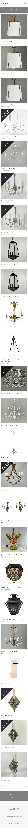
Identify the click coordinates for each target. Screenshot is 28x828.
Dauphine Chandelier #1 (9, 651)
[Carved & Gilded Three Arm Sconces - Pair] (14, 506)
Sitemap (14, 797)
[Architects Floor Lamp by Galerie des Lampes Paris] (14, 345)
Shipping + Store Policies (14, 794)
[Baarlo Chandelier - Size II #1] (14, 410)
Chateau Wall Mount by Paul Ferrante (13, 619)
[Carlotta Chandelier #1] (14, 474)
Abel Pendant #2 (6, 73)
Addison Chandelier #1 (8, 137)
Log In (14, 801)
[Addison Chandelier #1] (14, 122)
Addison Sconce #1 (7, 200)
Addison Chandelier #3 (8, 168)
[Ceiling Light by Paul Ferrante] (14, 573)
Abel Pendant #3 (6, 105)
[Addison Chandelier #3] (14, 154)
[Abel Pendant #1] (14, 26)
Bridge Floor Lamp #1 (8, 457)
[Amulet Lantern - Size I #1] (14, 249)
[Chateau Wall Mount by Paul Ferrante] (14, 605)
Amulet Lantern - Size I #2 (10, 296)
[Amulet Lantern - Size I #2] (14, 281)
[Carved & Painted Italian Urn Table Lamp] (14, 539)
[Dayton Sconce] (14, 668)
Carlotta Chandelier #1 (8, 489)
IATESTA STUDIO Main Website (14, 795)
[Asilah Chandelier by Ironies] (14, 378)
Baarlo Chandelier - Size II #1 (10, 425)
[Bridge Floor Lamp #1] (14, 442)
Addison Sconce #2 (7, 232)
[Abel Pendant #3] (14, 90)
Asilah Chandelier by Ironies (10, 393)
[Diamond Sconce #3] (14, 764)
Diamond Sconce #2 (7, 747)
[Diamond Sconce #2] (14, 732)
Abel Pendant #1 (6, 41)
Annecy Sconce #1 (7, 328)
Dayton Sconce (6, 683)
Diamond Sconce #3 (7, 779)
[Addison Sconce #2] (14, 217)
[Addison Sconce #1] (14, 186)
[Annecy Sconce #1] (14, 313)
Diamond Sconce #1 (7, 715)
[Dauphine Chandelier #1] (14, 636)
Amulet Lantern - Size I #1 (9, 264)
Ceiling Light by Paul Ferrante (10, 587)
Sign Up (14, 803)
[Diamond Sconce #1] (14, 700)
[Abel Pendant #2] (14, 58)
